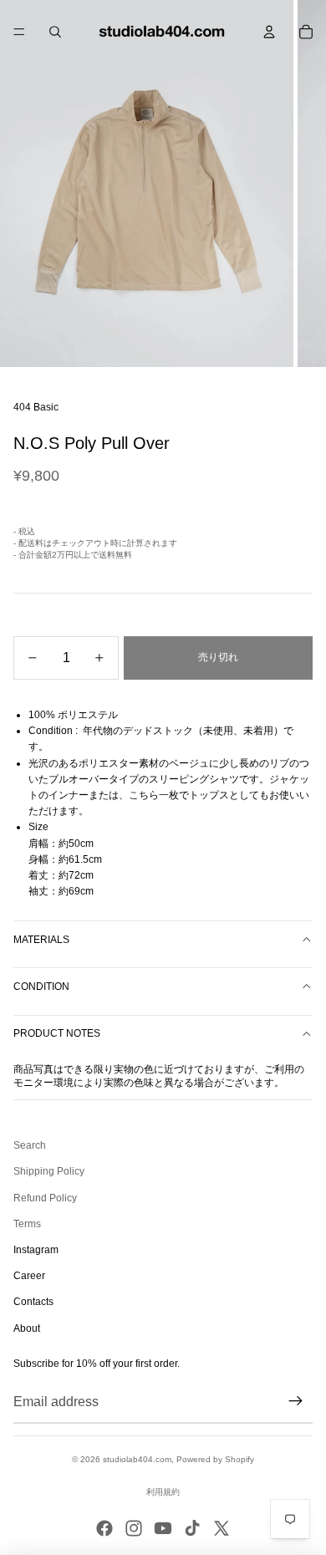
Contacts (33, 1302)
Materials (41, 940)
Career (29, 1276)
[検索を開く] (55, 31)
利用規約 (163, 1491)
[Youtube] (163, 1528)
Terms (27, 1224)
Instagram (36, 1250)
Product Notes (56, 1033)
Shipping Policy (48, 1171)
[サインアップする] (296, 1401)
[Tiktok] (192, 1528)
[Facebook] (104, 1528)
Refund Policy (45, 1198)
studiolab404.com (137, 1459)
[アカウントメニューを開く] (269, 31)
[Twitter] (221, 1528)
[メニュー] (19, 32)
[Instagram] (134, 1528)
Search (29, 1145)
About (26, 1328)
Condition (41, 986)
